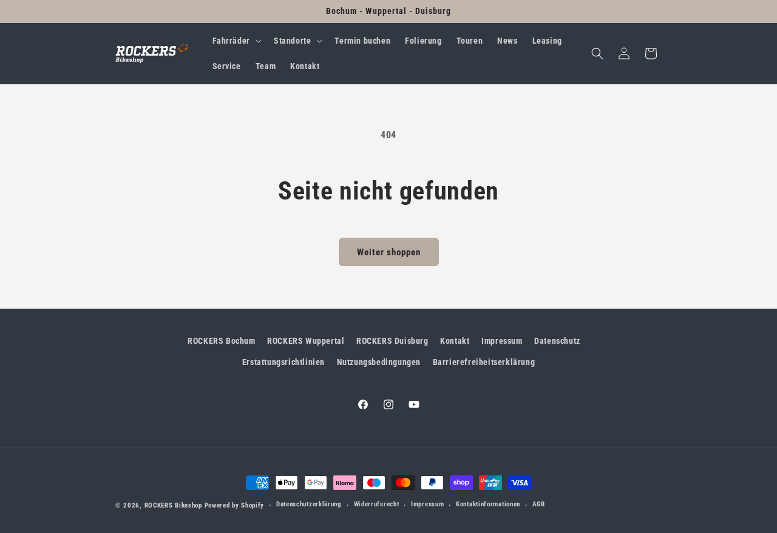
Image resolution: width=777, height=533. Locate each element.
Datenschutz (557, 341)
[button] (235, 40)
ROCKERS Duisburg (392, 341)
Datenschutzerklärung (309, 504)
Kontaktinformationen (488, 504)
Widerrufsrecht (376, 504)
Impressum (501, 341)
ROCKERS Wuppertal (305, 341)
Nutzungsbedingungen (379, 362)
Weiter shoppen (389, 252)
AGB (538, 504)
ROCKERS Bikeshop (173, 505)
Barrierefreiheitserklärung (484, 362)
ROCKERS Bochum (221, 341)
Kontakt (454, 341)
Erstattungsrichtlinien (283, 362)
